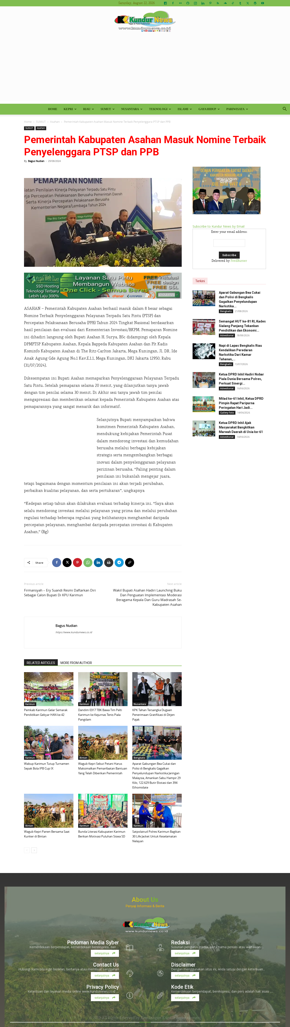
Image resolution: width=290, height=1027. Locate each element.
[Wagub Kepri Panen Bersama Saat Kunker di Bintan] (48, 811)
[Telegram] (119, 562)
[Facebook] (172, 3)
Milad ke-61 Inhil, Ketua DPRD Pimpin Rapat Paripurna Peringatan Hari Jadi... (241, 403)
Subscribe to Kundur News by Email (218, 226)
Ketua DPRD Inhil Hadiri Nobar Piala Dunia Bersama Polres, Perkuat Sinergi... (241, 379)
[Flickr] (180, 3)
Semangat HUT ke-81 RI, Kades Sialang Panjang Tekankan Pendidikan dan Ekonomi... (242, 326)
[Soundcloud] (225, 3)
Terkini (200, 281)
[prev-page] (27, 850)
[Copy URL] (129, 562)
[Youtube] (262, 3)
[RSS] (217, 3)
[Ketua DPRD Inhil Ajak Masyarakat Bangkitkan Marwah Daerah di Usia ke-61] (204, 428)
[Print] (108, 562)
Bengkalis (139, 757)
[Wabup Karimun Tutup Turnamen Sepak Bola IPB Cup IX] (48, 743)
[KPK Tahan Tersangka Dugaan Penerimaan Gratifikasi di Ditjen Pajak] (157, 689)
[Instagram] (195, 3)
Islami (183, 109)
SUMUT (106, 109)
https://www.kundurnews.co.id (74, 632)
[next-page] (34, 850)
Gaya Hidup (207, 109)
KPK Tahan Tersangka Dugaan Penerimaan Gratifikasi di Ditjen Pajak (153, 715)
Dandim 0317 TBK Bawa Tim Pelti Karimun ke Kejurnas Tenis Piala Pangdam (100, 715)
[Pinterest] (210, 3)
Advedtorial (227, 335)
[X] (247, 3)
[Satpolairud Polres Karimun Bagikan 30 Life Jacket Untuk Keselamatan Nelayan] (157, 811)
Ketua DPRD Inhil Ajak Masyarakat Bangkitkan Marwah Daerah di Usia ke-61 (241, 427)
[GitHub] (187, 3)
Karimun (30, 704)
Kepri (68, 109)
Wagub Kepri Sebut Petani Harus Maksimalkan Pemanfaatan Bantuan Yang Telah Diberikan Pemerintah (102, 768)
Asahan (55, 121)
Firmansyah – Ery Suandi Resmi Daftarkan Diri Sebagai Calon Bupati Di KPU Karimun (60, 592)
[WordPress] (255, 3)
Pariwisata (235, 109)
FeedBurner (239, 261)
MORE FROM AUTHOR (76, 663)
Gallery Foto (227, 412)
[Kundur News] (145, 21)
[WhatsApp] (87, 562)
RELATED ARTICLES (41, 663)
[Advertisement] (145, 69)
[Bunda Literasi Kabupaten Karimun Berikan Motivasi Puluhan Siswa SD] (103, 811)
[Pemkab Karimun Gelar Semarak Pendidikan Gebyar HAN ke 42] (48, 689)
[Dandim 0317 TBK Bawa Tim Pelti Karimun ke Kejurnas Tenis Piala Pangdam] (103, 689)
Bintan (83, 757)
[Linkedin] (202, 3)
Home (52, 109)
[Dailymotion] (165, 3)
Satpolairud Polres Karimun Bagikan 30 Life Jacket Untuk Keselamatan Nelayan (156, 836)
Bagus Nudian (36, 161)
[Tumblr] (240, 3)
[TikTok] (232, 3)
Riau (86, 109)
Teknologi (158, 109)
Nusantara (130, 109)
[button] (284, 109)
